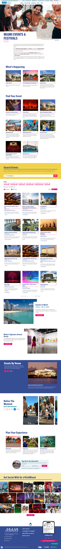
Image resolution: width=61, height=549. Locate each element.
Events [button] (38, 3)
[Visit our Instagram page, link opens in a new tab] (46, 538)
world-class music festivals (21, 48)
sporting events (41, 48)
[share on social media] (7, 41)
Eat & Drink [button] (33, 3)
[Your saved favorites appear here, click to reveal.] (55, 3)
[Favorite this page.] (5, 41)
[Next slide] (8, 371)
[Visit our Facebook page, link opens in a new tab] (48, 538)
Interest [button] (46, 183)
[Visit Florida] (46, 547)
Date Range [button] (13, 183)
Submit (44, 465)
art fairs (30, 48)
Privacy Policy (37, 468)
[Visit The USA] (40, 547)
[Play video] (30, 410)
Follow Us (18, 409)
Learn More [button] (39, 315)
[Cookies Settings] (2, 547)
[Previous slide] (5, 371)
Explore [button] (21, 3)
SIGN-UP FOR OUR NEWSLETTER (48, 540)
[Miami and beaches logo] (11, 530)
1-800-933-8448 (9, 538)
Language (56, 0)
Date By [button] (5, 183)
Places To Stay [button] (27, 3)
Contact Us (8, 540)
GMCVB (51, 0)
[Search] (55, 176)
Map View (15, 189)
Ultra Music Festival (33, 52)
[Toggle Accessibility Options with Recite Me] (58, 3)
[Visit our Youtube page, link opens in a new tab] (51, 538)
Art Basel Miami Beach (24, 54)
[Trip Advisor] (53, 547)
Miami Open (17, 55)
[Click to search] (5, 176)
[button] (53, 3)
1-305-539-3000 (9, 536)
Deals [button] (42, 3)
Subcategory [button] (29, 183)
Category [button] (21, 183)
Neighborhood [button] (38, 183)
